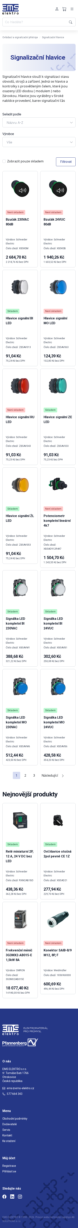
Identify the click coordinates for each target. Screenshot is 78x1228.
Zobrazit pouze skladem (25, 161)
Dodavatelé (9, 1124)
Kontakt (7, 1135)
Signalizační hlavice (53, 37)
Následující (50, 775)
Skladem (12, 311)
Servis (6, 1129)
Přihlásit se (9, 1171)
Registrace (9, 1165)
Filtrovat (66, 162)
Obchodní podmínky (14, 1118)
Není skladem (15, 212)
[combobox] (39, 122)
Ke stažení (8, 1141)
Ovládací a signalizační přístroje (20, 37)
